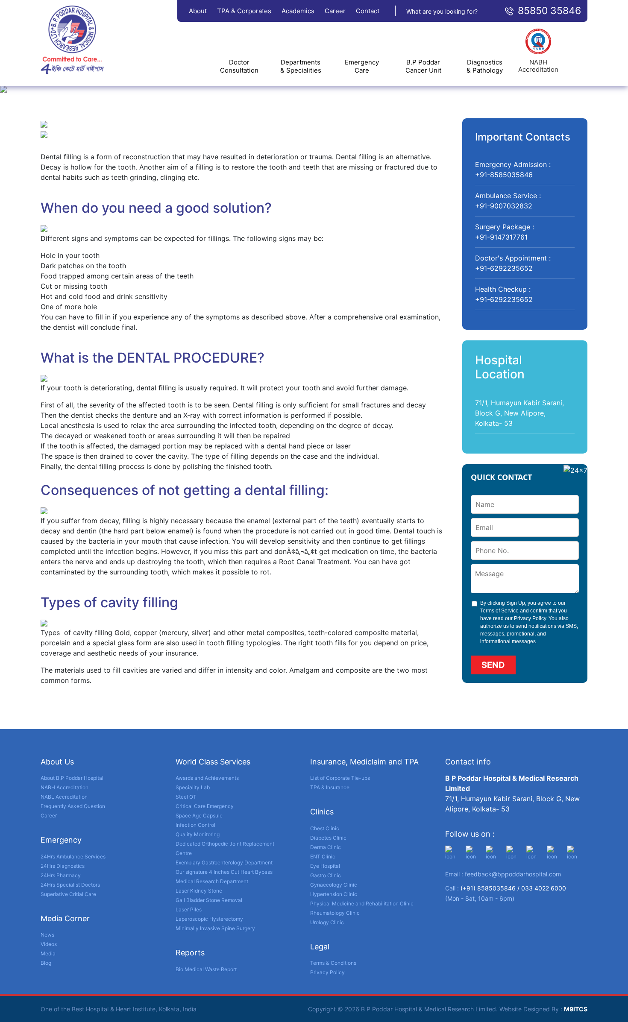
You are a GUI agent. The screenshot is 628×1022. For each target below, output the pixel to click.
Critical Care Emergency (205, 806)
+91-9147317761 (501, 237)
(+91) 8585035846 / (491, 888)
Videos (49, 944)
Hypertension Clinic (333, 894)
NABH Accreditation (64, 787)
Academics (298, 11)
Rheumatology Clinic (335, 913)
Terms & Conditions (333, 963)
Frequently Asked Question (73, 806)
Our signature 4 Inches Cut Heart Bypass (224, 872)
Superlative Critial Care (68, 894)
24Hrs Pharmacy (61, 875)
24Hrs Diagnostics (63, 866)
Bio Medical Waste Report (206, 969)
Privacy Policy (530, 618)
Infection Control (195, 825)
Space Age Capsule (199, 815)
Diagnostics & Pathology (485, 66)
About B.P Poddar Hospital (72, 778)
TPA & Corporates (244, 11)
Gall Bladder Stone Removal (209, 900)
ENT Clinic (322, 856)
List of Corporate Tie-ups (340, 778)
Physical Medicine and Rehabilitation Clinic (362, 903)
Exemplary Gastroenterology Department (224, 862)
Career (335, 11)
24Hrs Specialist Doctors (70, 884)
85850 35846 (549, 11)
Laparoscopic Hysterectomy (209, 919)
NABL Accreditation (64, 797)
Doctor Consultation (239, 66)
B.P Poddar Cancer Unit (423, 66)
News (47, 934)
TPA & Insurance (329, 787)
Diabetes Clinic (328, 838)
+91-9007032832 (503, 206)
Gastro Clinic (325, 875)
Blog (46, 963)
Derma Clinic (325, 847)
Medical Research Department (212, 881)
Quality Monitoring (198, 834)
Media (48, 953)
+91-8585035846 (504, 174)
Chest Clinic (324, 828)
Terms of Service (499, 611)
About (198, 11)
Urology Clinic (327, 922)
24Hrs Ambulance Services (73, 856)
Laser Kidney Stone (199, 890)
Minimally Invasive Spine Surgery (215, 928)
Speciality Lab (193, 787)
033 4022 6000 (543, 888)
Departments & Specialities (300, 66)
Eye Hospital (325, 866)
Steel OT (186, 797)
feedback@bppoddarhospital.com (513, 874)
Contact (367, 11)
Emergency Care (362, 66)
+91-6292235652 (504, 268)
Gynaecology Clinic (333, 884)
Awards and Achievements (207, 778)
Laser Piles (189, 909)
